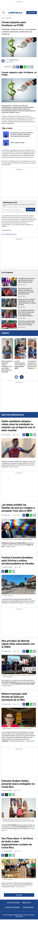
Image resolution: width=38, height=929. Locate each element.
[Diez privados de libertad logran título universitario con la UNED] (19, 664)
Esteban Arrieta (7, 515)
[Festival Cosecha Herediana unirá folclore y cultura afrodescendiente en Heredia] (19, 584)
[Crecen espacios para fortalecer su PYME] (19, 47)
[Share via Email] (28, 67)
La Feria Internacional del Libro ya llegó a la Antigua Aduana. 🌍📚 (20, 364)
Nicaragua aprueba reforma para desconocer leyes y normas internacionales (26, 280)
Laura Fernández (22, 827)
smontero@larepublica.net (9, 234)
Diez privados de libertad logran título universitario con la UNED (18, 643)
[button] (31, 12)
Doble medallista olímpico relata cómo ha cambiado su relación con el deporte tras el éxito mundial (18, 426)
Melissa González (7, 567)
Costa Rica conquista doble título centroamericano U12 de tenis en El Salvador (26, 323)
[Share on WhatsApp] (24, 67)
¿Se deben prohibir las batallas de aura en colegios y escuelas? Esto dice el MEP (18, 507)
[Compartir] (31, 67)
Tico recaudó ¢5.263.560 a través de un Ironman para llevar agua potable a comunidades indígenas (26, 312)
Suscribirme (30, 209)
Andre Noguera (7, 434)
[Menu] (3, 12)
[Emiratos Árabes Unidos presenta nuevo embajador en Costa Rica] (19, 808)
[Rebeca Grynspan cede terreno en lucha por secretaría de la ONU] (19, 717)
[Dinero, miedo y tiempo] (6, 143)
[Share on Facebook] (17, 67)
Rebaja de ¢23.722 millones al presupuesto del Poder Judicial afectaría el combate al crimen (27, 302)
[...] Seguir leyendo (13, 466)
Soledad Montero (13, 60)
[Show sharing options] (35, 101)
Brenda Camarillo (7, 790)
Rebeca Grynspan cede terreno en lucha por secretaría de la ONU (14, 696)
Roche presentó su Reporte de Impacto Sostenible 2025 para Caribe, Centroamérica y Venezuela (7, 366)
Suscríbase (28, 907)
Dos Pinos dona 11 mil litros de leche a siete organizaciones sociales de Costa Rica (17, 843)
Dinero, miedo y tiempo (17, 142)
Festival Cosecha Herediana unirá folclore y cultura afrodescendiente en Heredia (18, 560)
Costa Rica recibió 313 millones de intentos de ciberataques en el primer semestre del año (26, 291)
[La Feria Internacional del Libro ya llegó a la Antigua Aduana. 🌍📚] (20, 348)
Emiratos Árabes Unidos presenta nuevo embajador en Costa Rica (18, 783)
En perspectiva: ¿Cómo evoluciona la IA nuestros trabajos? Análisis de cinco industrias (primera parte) (21, 134)
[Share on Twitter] (21, 67)
